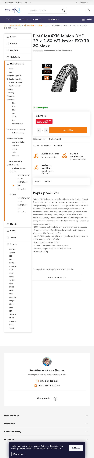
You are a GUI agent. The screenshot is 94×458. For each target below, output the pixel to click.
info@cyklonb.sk (49, 381)
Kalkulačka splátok (47, 121)
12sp (13, 103)
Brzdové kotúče (15, 86)
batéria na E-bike (18, 142)
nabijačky (15, 156)
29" (19, 185)
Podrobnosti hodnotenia (64, 51)
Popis (37, 181)
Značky (13, 244)
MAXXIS (58, 139)
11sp (13, 106)
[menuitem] (10, 19)
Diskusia (47, 181)
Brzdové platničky (15, 79)
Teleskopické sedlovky (17, 129)
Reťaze (11, 99)
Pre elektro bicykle (16, 138)
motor (14, 152)
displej (14, 149)
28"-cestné (21, 189)
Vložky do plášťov (18, 168)
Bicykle (13, 43)
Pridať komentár (57, 278)
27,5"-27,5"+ (22, 182)
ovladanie (15, 145)
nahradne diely (17, 124)
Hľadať (63, 11)
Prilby (12, 230)
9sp (13, 113)
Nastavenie (18, 454)
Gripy (11, 69)
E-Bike (13, 36)
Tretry (13, 237)
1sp (13, 120)
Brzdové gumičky (15, 75)
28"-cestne (21, 212)
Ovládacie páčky (18, 133)
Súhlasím (76, 448)
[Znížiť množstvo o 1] (39, 130)
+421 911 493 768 (49, 385)
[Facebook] (55, 399)
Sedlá (11, 72)
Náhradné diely (17, 64)
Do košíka (68, 130)
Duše (14, 195)
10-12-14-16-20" (24, 175)
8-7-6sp (15, 117)
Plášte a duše (14, 165)
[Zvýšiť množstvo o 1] (46, 130)
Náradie (14, 224)
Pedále (11, 96)
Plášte (14, 172)
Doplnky (14, 50)
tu (60, 448)
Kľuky (11, 89)
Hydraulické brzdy (16, 82)
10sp (13, 110)
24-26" (20, 178)
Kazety (11, 93)
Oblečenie (15, 57)
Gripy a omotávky (15, 161)
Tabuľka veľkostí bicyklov (13, 2)
